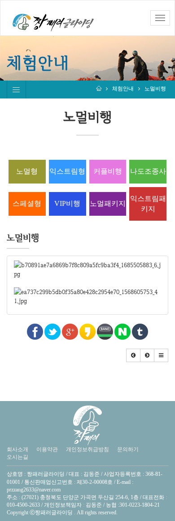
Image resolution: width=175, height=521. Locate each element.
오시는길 (17, 457)
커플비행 (107, 171)
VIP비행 (67, 203)
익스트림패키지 (148, 204)
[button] (133, 355)
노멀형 (27, 171)
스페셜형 (27, 203)
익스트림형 (67, 171)
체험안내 (123, 88)
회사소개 (17, 449)
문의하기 (128, 449)
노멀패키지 (108, 203)
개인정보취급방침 (87, 449)
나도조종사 (148, 171)
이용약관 (47, 449)
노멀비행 (155, 88)
